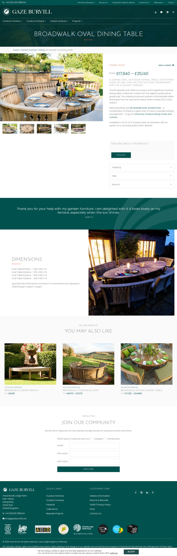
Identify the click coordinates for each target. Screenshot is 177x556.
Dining (42, 50)
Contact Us (143, 2)
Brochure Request (85, 2)
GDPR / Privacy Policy (100, 504)
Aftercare (158, 2)
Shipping (116, 167)
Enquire (121, 155)
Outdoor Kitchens (35, 21)
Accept (131, 552)
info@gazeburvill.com (16, 518)
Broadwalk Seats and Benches (145, 107)
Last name (62, 461)
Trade (170, 2)
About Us (103, 2)
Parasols (50, 504)
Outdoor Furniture (11, 21)
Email (60, 445)
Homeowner (113, 439)
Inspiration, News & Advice (123, 2)
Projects (76, 21)
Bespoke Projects (54, 513)
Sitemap (63, 541)
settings (114, 553)
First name (62, 453)
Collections (52, 509)
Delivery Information (100, 495)
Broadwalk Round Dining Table (141, 390)
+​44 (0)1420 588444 (15, 513)
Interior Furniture (58, 21)
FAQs (92, 509)
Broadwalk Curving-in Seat (81, 390)
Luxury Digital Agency (48, 541)
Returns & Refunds (99, 500)
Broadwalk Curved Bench (21, 390)
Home (16, 50)
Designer (98, 439)
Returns (116, 184)
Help (114, 175)
